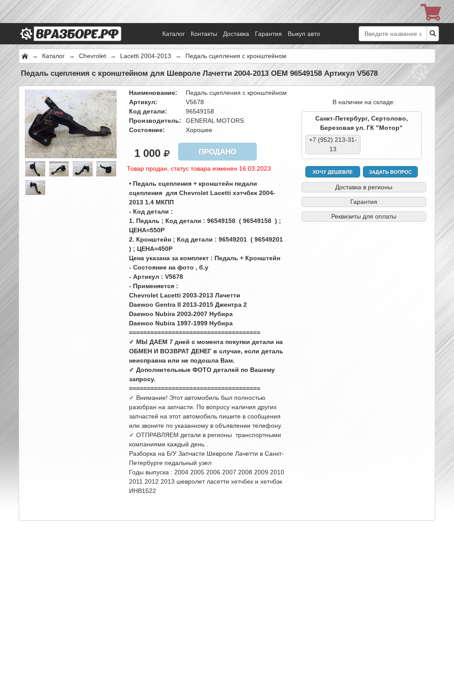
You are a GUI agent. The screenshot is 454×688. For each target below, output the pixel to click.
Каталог (173, 33)
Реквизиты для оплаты (363, 216)
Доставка (236, 33)
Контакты (204, 33)
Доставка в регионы (363, 187)
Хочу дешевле (332, 172)
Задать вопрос (390, 172)
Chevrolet (92, 55)
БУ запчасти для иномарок (83, 22)
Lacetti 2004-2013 (145, 55)
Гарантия (268, 33)
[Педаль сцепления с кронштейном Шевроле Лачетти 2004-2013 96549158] (71, 123)
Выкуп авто (304, 33)
